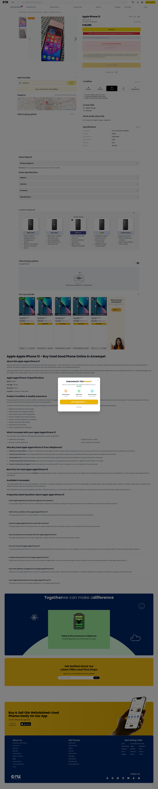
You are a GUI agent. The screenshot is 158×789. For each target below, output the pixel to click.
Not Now (79, 407)
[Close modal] (98, 380)
